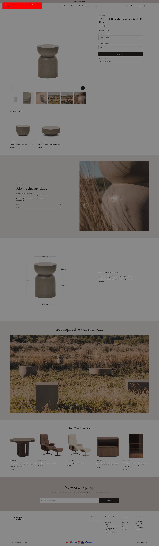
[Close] (40, 4)
